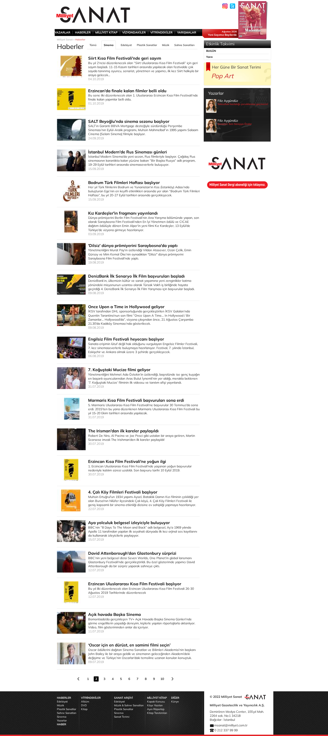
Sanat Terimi (121, 716)
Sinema (108, 45)
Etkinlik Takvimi (220, 43)
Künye (175, 701)
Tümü (92, 45)
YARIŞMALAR (186, 32)
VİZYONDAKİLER (134, 32)
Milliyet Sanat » (66, 39)
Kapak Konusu (156, 701)
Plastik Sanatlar (147, 45)
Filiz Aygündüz (243, 104)
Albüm (85, 701)
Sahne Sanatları (184, 45)
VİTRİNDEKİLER (161, 32)
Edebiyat (126, 45)
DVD (84, 705)
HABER (61, 724)
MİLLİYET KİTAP (106, 32)
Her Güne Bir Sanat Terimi (236, 67)
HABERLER (83, 32)
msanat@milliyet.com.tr (230, 725)
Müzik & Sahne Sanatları (129, 705)
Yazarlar (62, 720)
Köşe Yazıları (155, 705)
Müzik (165, 45)
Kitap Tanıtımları (157, 713)
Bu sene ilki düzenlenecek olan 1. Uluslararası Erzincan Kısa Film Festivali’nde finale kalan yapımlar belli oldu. (143, 97)
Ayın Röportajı (155, 709)
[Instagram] (225, 6)
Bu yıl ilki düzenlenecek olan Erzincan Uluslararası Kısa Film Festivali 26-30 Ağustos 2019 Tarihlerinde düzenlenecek (141, 590)
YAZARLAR (62, 32)
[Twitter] (232, 6)
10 (162, 679)
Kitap (84, 709)
